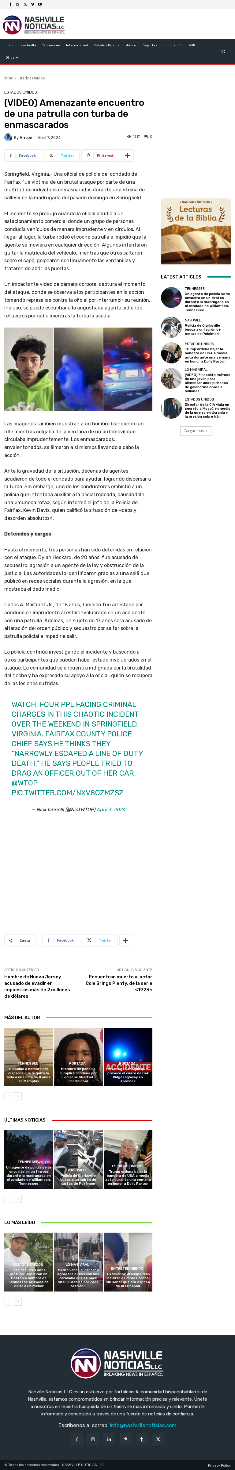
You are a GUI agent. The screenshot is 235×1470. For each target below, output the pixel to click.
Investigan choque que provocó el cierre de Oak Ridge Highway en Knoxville (128, 1075)
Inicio (8, 78)
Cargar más (194, 430)
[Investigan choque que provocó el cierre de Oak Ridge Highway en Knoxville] (128, 1057)
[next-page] (18, 1096)
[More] (127, 155)
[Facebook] (10, 4)
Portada (77, 1063)
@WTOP (24, 783)
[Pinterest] (126, 1439)
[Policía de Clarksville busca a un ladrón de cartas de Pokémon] (78, 1159)
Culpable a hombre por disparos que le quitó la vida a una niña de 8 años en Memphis (28, 1075)
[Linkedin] (109, 1439)
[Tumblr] (142, 1439)
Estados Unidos (31, 78)
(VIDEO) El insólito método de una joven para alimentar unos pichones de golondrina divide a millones (207, 383)
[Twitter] (25, 4)
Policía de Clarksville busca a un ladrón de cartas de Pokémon (78, 1180)
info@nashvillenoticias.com (143, 1425)
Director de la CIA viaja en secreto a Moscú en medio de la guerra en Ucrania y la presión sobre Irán (207, 411)
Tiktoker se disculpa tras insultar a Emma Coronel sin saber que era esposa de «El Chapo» (128, 1280)
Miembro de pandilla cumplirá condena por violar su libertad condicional (78, 1075)
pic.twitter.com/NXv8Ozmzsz (67, 793)
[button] (223, 52)
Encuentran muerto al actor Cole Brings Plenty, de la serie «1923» (119, 983)
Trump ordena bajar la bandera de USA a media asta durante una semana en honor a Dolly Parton (128, 1178)
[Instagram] (17, 4)
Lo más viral (77, 1264)
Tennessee (27, 1063)
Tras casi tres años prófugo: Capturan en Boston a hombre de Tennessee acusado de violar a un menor (29, 1278)
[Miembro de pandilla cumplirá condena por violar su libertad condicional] (78, 1057)
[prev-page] (8, 1096)
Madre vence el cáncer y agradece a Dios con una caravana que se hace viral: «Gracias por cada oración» (78, 1278)
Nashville (77, 1170)
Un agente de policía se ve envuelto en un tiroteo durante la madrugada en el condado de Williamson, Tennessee (28, 1175)
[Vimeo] (32, 4)
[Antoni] (9, 137)
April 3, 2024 (110, 809)
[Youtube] (39, 4)
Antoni (27, 138)
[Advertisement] (78, 873)
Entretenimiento (127, 1268)
